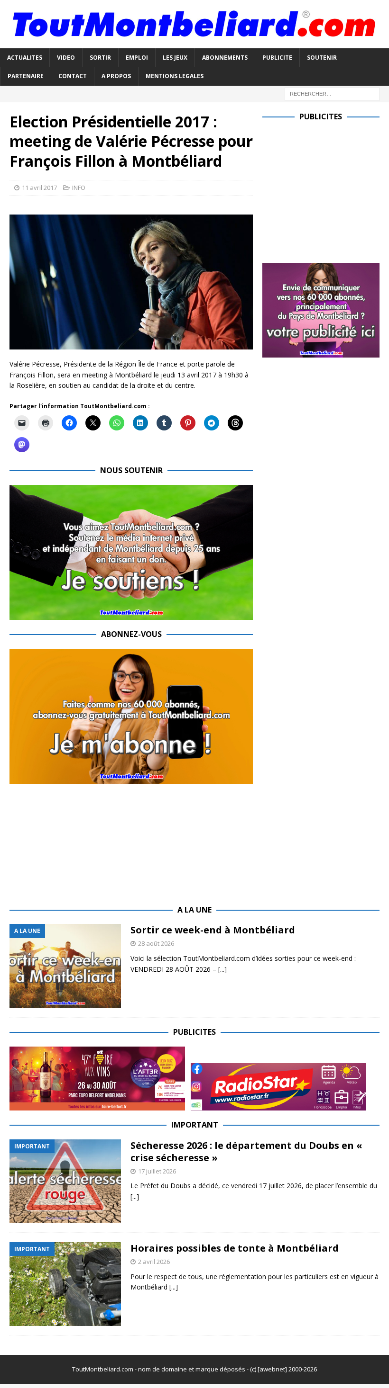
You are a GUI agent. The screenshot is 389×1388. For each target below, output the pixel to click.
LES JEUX (175, 58)
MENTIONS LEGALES (175, 76)
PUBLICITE (277, 58)
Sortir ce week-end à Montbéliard (212, 929)
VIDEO (66, 58)
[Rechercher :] (332, 93)
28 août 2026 (156, 943)
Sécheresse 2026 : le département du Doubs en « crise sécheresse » (246, 1151)
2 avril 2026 (154, 1261)
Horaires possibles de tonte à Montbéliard (234, 1248)
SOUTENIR (322, 58)
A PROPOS (116, 76)
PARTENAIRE (26, 76)
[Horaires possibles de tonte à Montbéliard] (65, 1284)
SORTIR (100, 58)
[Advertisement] (325, 190)
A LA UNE (194, 909)
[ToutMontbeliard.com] (194, 42)
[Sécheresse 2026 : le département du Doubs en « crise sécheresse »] (65, 1181)
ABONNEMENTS (225, 58)
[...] (222, 969)
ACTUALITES (24, 58)
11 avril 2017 (39, 187)
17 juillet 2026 (157, 1171)
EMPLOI (137, 58)
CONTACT (72, 76)
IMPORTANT (194, 1124)
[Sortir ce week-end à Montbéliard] (65, 966)
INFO (78, 187)
